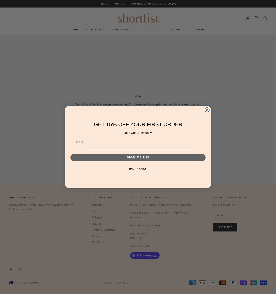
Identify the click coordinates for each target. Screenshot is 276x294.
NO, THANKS (138, 168)
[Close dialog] (207, 110)
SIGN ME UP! (138, 157)
